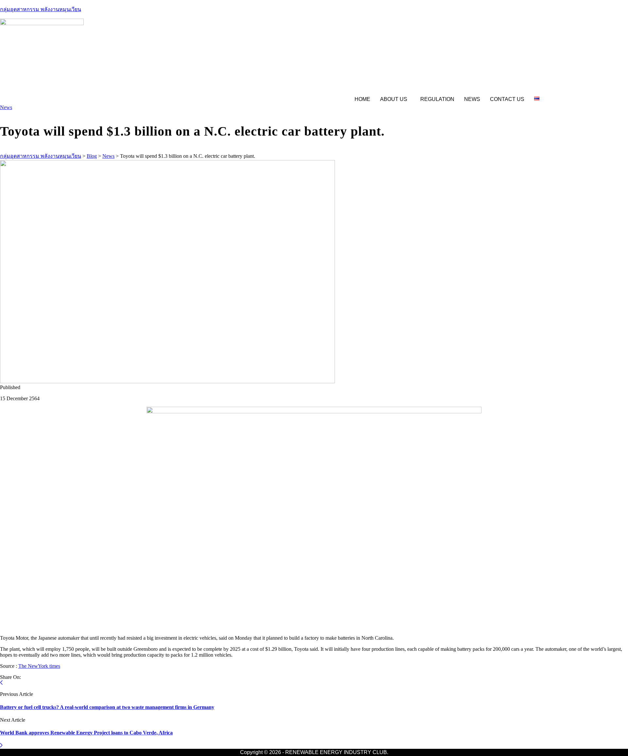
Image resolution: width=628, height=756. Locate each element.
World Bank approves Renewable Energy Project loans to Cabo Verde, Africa (86, 732)
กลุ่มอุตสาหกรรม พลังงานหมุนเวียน (40, 9)
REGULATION (437, 99)
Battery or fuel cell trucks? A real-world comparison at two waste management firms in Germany (107, 707)
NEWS (472, 99)
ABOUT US (393, 99)
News (6, 107)
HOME (362, 99)
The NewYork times (39, 666)
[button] (395, 99)
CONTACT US (507, 99)
